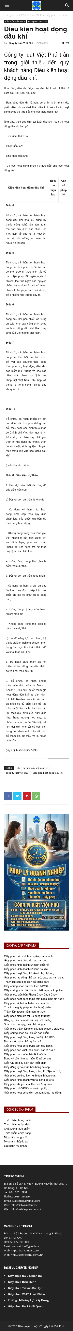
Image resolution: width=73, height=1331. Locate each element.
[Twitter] (17, 796)
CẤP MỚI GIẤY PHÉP (30, 15)
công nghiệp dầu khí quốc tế (32, 767)
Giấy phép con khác (56, 15)
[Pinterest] (27, 796)
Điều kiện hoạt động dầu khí (48, 772)
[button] (6, 5)
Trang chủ (9, 15)
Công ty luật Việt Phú (21, 42)
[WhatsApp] (36, 796)
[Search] (67, 5)
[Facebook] (8, 796)
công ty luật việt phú (17, 772)
